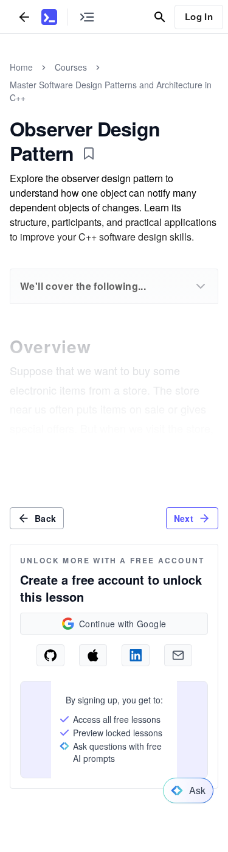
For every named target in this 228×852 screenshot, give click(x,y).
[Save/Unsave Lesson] (88, 153)
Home (21, 67)
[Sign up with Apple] (93, 655)
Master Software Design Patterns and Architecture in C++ (111, 91)
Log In (199, 16)
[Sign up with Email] (178, 655)
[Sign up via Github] (50, 655)
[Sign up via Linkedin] (136, 655)
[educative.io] (49, 17)
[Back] (24, 17)
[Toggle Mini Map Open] (87, 17)
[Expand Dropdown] (200, 286)
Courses (71, 67)
